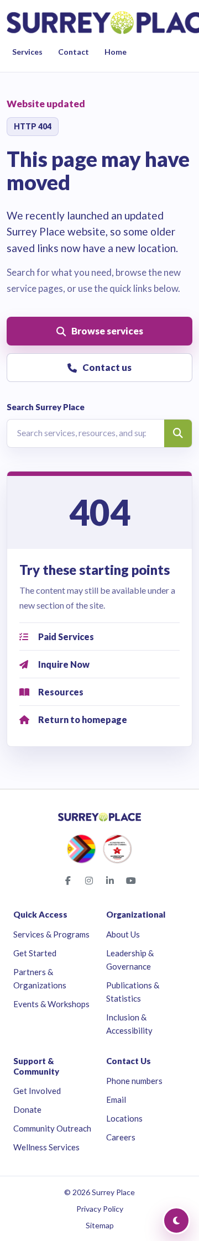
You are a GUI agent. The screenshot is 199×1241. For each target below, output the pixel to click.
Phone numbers (134, 1081)
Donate (27, 1109)
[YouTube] (131, 880)
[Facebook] (68, 880)
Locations (124, 1118)
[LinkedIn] (110, 880)
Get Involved (37, 1091)
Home (115, 51)
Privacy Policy (99, 1208)
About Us (123, 934)
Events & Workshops (51, 1004)
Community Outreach (52, 1128)
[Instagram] (89, 880)
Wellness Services (46, 1147)
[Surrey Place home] (99, 817)
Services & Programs (51, 934)
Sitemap (100, 1225)
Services (27, 51)
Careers (120, 1137)
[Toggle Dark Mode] (176, 1220)
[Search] (178, 433)
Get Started (34, 953)
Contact (73, 51)
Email (116, 1099)
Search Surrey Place (46, 407)
